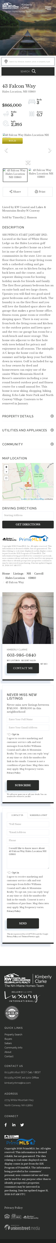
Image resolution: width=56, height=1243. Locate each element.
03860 (32, 577)
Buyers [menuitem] (8, 1038)
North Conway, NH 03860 (18, 1105)
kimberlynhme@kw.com (17, 1082)
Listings (18, 573)
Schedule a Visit (38, 815)
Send (23, 923)
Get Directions (28, 524)
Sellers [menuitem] (8, 1043)
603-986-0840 (21, 655)
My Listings (13, 661)
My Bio (43, 664)
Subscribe (23, 785)
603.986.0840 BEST (15, 1072)
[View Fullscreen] (6, 478)
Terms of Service (28, 937)
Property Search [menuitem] (13, 1034)
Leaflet (24, 499)
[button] (28, 71)
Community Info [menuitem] (13, 1047)
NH (29, 573)
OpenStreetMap (37, 499)
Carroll (38, 573)
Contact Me (23, 668)
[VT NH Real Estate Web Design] (22, 1227)
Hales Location (15, 577)
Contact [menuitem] (8, 1056)
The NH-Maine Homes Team (17, 11)
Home (6, 573)
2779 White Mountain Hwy (19, 1100)
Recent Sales (28, 661)
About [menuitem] (7, 1052)
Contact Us (17, 815)
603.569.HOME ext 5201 (17, 1077)
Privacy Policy (13, 773)
